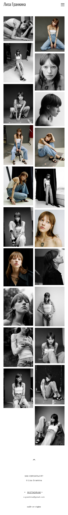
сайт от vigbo (34, 507)
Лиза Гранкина (14, 5)
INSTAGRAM (34, 493)
